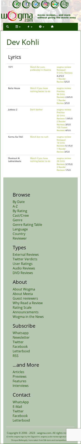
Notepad (61, 69)
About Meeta (23, 293)
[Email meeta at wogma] (64, 4)
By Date (19, 201)
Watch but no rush (39, 136)
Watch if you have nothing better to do (40, 89)
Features (19, 381)
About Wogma (24, 289)
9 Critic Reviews (64, 72)
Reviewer (20, 238)
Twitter (18, 342)
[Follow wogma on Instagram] (45, 4)
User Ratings (23, 263)
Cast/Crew (21, 215)
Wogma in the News (28, 316)
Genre (17, 220)
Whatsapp (21, 333)
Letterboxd (21, 351)
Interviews (21, 385)
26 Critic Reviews (61, 162)
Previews (20, 376)
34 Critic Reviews (61, 95)
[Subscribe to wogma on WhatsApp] (16, 4)
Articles (18, 372)
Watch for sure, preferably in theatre (40, 68)
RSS (15, 355)
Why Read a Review (28, 303)
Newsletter (21, 337)
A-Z (15, 206)
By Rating (20, 211)
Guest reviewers (25, 298)
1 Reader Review (61, 80)
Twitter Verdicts (25, 259)
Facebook (20, 346)
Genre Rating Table (27, 224)
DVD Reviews (23, 273)
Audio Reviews (24, 268)
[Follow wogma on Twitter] (35, 4)
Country (19, 233)
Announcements (26, 312)
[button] (7, 27)
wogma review (64, 66)
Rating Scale (22, 307)
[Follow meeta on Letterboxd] (54, 4)
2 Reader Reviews (61, 123)
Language (20, 229)
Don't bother (36, 109)
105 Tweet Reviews (62, 129)
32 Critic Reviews (61, 117)
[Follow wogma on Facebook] (26, 4)
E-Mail (17, 406)
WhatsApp (21, 402)
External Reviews (26, 254)
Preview (61, 91)
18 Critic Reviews (61, 144)
